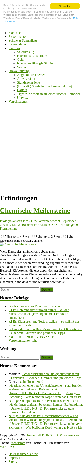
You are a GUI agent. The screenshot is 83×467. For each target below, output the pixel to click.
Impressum (16, 458)
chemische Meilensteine (41, 225)
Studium (14, 48)
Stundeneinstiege (28, 82)
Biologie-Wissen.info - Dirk (18, 221)
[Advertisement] (41, 148)
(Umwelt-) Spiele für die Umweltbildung (44, 86)
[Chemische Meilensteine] (18, 244)
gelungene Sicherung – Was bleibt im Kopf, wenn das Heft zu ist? (45, 395)
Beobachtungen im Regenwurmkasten (34, 306)
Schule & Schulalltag (23, 40)
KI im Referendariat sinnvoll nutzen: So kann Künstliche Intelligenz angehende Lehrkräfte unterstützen (39, 313)
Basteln (22, 90)
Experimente (17, 36)
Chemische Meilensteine (35, 210)
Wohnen (22, 67)
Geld (20, 59)
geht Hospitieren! (31, 381)
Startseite (15, 33)
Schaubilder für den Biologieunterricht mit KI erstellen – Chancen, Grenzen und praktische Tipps (45, 331)
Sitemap (14, 461)
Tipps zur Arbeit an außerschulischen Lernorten (49, 94)
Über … (22, 97)
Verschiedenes (18, 101)
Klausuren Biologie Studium (36, 63)
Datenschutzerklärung (23, 454)
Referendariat (18, 44)
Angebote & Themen (31, 75)
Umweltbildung (19, 71)
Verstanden (64, 6)
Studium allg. (26, 52)
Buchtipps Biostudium (32, 55)
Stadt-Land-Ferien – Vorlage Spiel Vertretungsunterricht (31, 338)
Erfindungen (67, 225)
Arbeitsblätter (26, 78)
